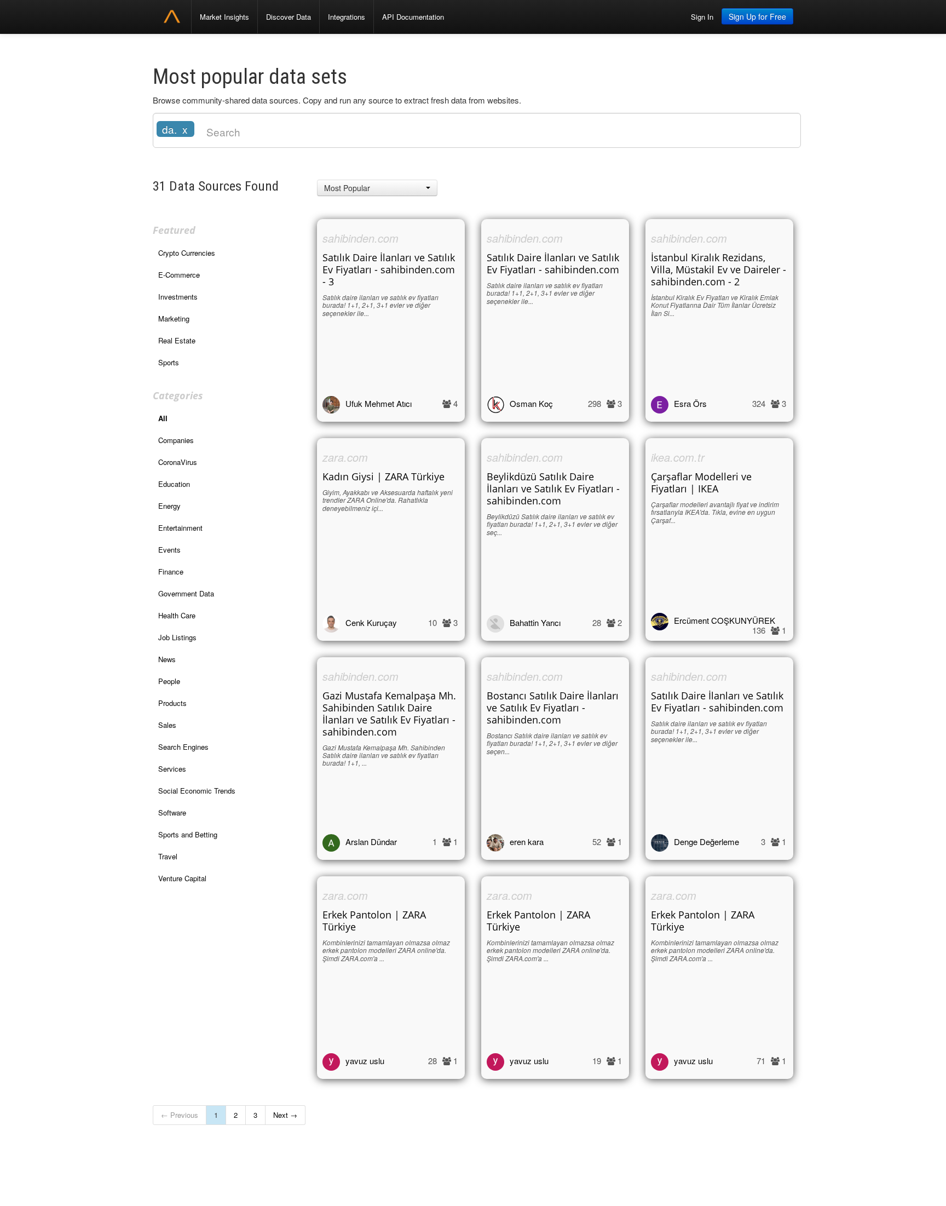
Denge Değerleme (706, 841)
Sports (168, 362)
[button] (377, 188)
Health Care (176, 615)
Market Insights (224, 17)
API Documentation (413, 17)
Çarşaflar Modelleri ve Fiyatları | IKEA (701, 482)
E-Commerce (179, 274)
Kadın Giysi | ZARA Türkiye (383, 476)
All (163, 418)
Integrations (346, 17)
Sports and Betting (187, 834)
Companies (176, 440)
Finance (170, 571)
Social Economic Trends (196, 790)
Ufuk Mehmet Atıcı (378, 403)
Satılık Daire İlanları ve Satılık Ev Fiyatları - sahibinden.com (553, 263)
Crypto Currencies (186, 253)
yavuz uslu (364, 1060)
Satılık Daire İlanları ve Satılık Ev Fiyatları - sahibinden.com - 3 (388, 269)
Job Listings (177, 637)
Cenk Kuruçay (371, 622)
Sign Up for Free (757, 16)
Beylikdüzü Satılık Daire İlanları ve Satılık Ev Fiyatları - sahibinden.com (553, 488)
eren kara (527, 841)
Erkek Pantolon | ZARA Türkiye (374, 920)
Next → (285, 1115)
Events (169, 549)
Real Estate (176, 340)
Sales (167, 725)
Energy (169, 506)
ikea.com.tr (678, 457)
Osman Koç (531, 403)
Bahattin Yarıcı (535, 622)
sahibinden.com (360, 238)
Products (172, 703)
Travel (167, 856)
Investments (178, 296)
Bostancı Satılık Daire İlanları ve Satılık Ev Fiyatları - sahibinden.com (553, 707)
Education (174, 484)
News (167, 659)
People (169, 681)
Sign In (702, 17)
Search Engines (183, 747)
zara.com (345, 457)
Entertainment (180, 527)
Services (172, 768)
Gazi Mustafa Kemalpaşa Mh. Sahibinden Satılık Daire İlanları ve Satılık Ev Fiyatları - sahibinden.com (389, 713)
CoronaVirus (177, 462)
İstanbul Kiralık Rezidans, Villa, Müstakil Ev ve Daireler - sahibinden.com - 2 (718, 269)
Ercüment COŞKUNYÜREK (724, 620)
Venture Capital (182, 878)
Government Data (186, 593)
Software (172, 812)
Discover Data (288, 17)
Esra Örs (690, 403)
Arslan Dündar (371, 841)
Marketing (173, 318)
